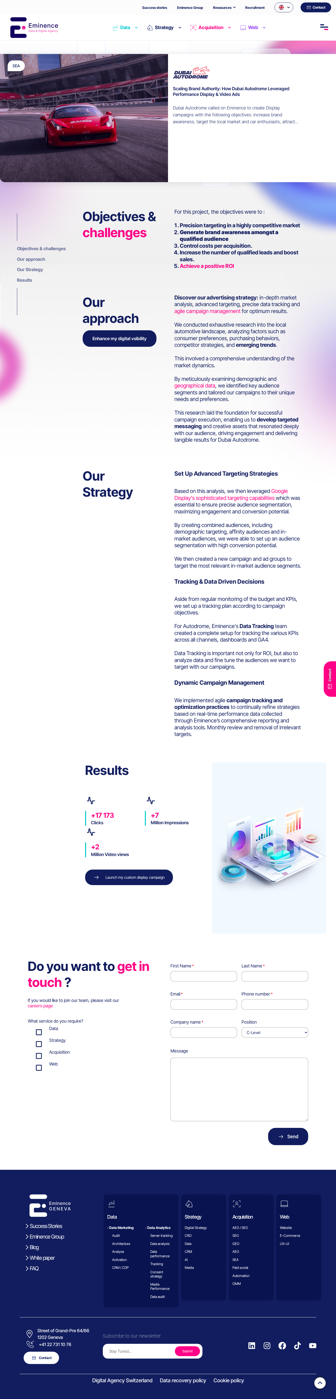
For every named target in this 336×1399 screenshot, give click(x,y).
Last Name (252, 965)
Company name (185, 1022)
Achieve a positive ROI (207, 266)
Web (253, 27)
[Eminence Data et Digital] (50, 1205)
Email (175, 994)
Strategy (164, 27)
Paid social (240, 1267)
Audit (116, 1235)
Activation (119, 1259)
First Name (180, 965)
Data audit (157, 1296)
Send (292, 1136)
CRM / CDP (120, 1267)
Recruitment (255, 7)
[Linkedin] (252, 1345)
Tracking (156, 1264)
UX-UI (284, 1243)
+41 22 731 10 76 (55, 1344)
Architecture (121, 1243)
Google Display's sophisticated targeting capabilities (231, 494)
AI (186, 1259)
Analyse (118, 1251)
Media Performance (159, 1286)
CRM (188, 1251)
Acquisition (211, 27)
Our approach (31, 259)
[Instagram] (267, 1345)
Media (189, 1267)
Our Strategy (30, 269)
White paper (42, 1257)
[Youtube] (313, 1345)
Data (125, 27)
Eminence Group (190, 7)
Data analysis (160, 1243)
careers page (40, 1005)
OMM (236, 1283)
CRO (188, 1235)
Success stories (154, 7)
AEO (235, 1251)
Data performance (159, 1253)
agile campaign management (207, 311)
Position (249, 1022)
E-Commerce (290, 1235)
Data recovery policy (183, 1380)
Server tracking (161, 1235)
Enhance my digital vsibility (119, 338)
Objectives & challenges (41, 248)
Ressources (222, 7)
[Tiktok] (297, 1345)
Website (286, 1227)
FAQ (34, 1268)
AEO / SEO (240, 1227)
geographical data (194, 385)
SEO (235, 1235)
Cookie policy (229, 1380)
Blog (34, 1247)
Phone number (256, 994)
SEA (235, 1259)
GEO (235, 1243)
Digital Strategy (196, 1227)
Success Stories (46, 1226)
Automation (241, 1275)
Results (24, 280)
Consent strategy (156, 1274)
